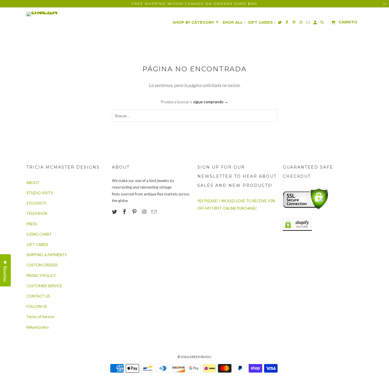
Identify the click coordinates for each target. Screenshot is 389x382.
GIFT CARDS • (261, 22)
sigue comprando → (210, 101)
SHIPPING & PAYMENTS (46, 254)
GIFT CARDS (37, 244)
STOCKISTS (36, 203)
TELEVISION (36, 213)
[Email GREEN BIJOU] (154, 212)
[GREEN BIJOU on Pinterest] (135, 212)
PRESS (31, 224)
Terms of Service (40, 316)
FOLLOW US (36, 306)
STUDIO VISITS (39, 193)
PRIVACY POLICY (41, 275)
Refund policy (37, 327)
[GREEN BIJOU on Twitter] (115, 212)
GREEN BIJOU (200, 357)
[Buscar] (322, 23)
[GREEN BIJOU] (53, 14)
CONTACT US (38, 296)
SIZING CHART (39, 234)
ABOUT (33, 182)
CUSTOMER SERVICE (44, 286)
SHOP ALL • (233, 22)
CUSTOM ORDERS (42, 265)
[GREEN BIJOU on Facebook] (125, 212)
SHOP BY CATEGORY (195, 22)
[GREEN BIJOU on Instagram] (145, 212)
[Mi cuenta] (315, 23)
